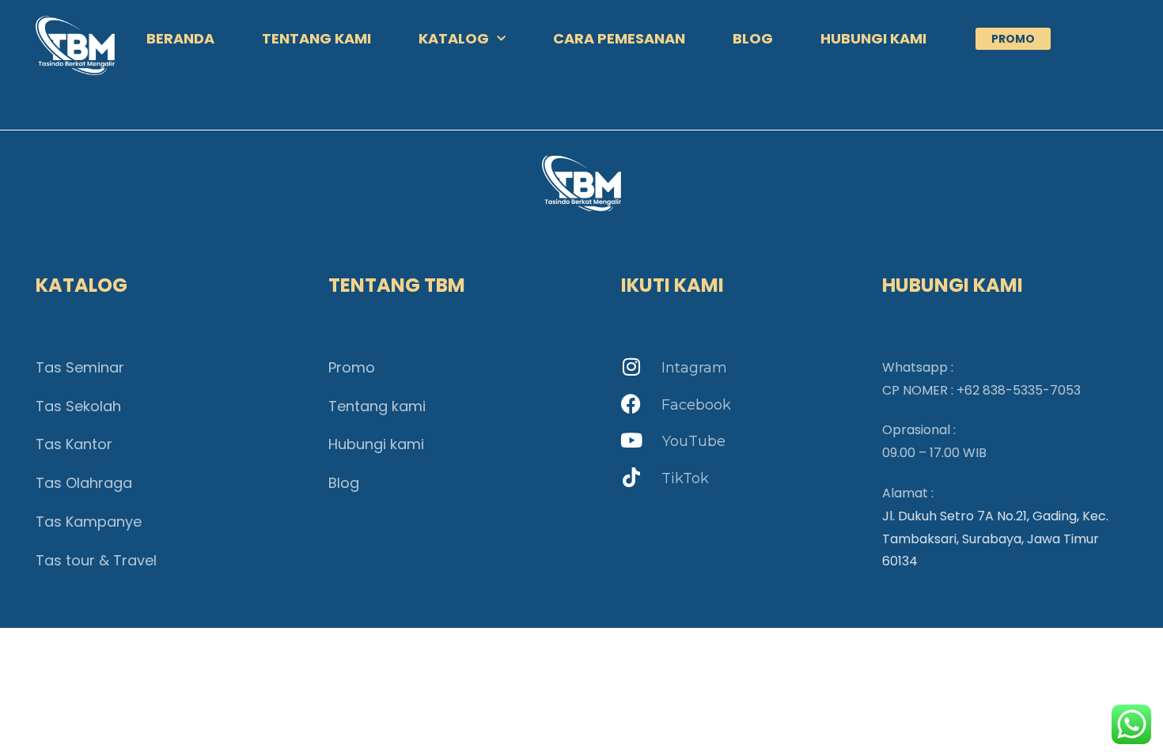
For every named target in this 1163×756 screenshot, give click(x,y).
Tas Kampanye (89, 521)
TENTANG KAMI (316, 38)
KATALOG (454, 38)
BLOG (753, 38)
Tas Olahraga (84, 483)
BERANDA (180, 38)
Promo (351, 367)
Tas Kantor (74, 444)
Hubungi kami (376, 444)
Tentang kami (377, 406)
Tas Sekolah (78, 406)
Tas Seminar (80, 367)
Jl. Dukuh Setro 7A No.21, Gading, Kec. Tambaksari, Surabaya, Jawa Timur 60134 (995, 539)
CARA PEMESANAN (619, 38)
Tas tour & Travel (96, 560)
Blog (343, 483)
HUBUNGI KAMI (873, 38)
